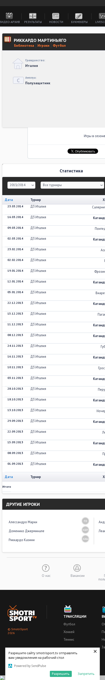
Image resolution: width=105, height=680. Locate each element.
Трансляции (74, 616)
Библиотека (24, 45)
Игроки (43, 45)
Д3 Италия (38, 206)
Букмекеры (79, 22)
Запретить (86, 673)
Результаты (33, 22)
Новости (56, 22)
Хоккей (68, 631)
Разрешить (61, 673)
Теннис (68, 639)
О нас (46, 575)
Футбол (59, 45)
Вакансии (78, 575)
